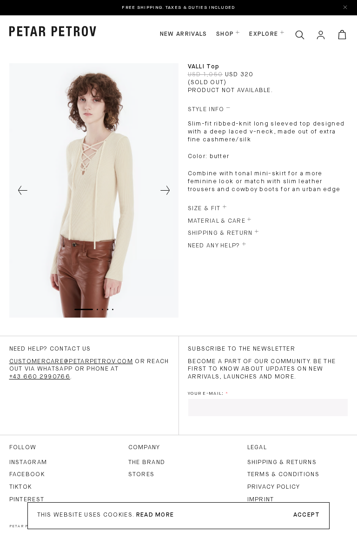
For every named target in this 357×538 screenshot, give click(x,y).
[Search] (300, 35)
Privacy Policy (273, 487)
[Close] (346, 7)
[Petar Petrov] (53, 31)
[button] (23, 190)
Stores (141, 475)
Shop (225, 34)
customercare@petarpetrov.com (71, 362)
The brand (146, 462)
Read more (155, 515)
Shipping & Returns (282, 462)
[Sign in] (320, 35)
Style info (206, 109)
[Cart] (342, 35)
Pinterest (27, 500)
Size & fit (204, 209)
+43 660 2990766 (40, 377)
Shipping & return (220, 233)
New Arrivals (183, 34)
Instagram (28, 462)
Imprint (260, 500)
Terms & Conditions (283, 475)
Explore (263, 34)
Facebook (27, 475)
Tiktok (20, 487)
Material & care (217, 221)
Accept (306, 515)
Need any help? (214, 246)
